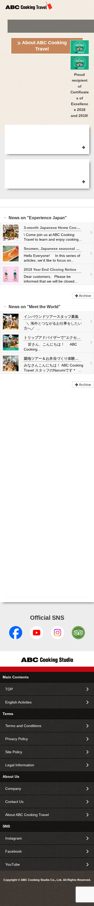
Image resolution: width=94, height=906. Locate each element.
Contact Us (14, 802)
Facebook (13, 851)
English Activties (18, 702)
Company (13, 788)
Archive (84, 296)
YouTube (12, 864)
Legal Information (19, 765)
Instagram (13, 838)
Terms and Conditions (23, 726)
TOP (9, 689)
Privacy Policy (16, 739)
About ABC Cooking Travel (44, 45)
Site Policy (13, 752)
